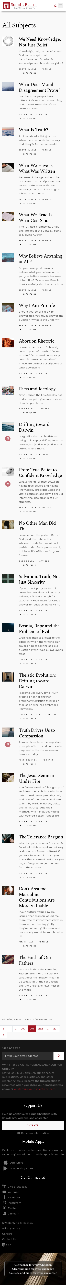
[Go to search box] (55, 6)
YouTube (13, 1192)
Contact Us (9, 1239)
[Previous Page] (3, 1028)
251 (33, 1029)
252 (41, 1029)
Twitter (12, 1208)
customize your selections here (34, 1089)
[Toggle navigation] (60, 5)
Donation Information (35, 1133)
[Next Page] (3, 1035)
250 (24, 1029)
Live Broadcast (17, 1186)
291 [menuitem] (55, 1028)
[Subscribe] (58, 1056)
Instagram (14, 1202)
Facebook (14, 1197)
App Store (16, 1162)
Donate (33, 1125)
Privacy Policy (11, 1228)
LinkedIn (13, 1213)
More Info (57, 1154)
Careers (7, 1233)
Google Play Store (21, 1168)
